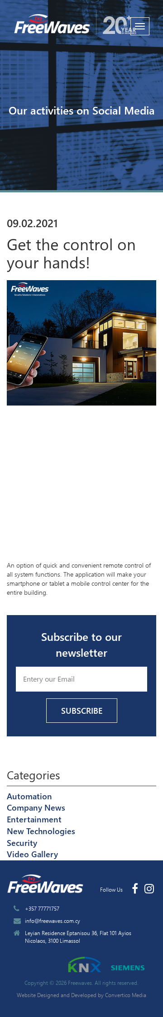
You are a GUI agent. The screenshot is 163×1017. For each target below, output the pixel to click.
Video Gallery (32, 854)
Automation (29, 796)
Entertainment (34, 819)
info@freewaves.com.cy (52, 920)
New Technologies (41, 831)
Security (22, 842)
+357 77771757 (42, 908)
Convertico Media (125, 994)
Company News (36, 807)
